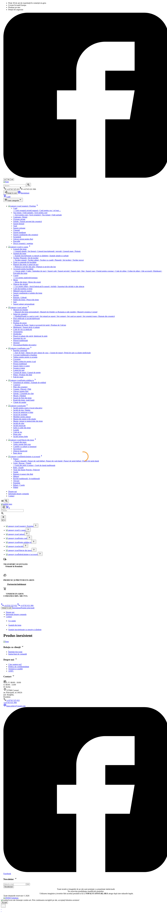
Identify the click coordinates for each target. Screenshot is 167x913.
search (28, 184)
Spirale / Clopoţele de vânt (23, 393)
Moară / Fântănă (19, 396)
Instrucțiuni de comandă (17, 654)
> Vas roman (45, 215)
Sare (15, 302)
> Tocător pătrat (32, 260)
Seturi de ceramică (20, 314)
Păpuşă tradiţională (20, 340)
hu (8, 179)
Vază (15, 226)
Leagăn (16, 430)
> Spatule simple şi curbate (58, 256)
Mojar (15, 280)
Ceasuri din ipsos (19, 442)
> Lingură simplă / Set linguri (24, 251)
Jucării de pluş (18, 423)
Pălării (15, 487)
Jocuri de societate (20, 414)
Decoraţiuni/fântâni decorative (24, 345)
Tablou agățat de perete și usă (24, 361)
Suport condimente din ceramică (25, 235)
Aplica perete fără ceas (22, 444)
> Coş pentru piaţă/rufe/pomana (25, 278)
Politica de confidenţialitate (18, 667)
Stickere (16, 321)
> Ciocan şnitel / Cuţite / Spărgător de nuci (29, 271)
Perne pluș (17, 434)
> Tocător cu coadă (45, 260)
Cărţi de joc (17, 432)
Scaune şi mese (19, 368)
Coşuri (15, 275)
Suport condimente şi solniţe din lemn (27, 293)
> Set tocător (66, 260)
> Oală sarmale (56, 215)
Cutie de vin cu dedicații (22, 329)
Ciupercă (16, 385)
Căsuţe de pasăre (19, 402)
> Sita (82, 271)
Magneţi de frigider (20, 310)
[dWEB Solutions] (10, 898)
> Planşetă (57, 260)
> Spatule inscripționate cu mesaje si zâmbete (30, 256)
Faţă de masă (18, 377)
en (12, 179)
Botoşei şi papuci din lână (23, 474)
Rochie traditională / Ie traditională (26, 479)
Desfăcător (17, 334)
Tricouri (16, 481)
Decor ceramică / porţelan (23, 243)
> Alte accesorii (146, 271)
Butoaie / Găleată (20, 297)
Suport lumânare (19, 232)
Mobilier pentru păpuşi (22, 417)
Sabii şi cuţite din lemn (22, 428)
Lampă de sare (18, 370)
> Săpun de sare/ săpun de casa (36, 353)
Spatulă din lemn (19, 253)
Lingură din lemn (20, 249)
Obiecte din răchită (20, 284)
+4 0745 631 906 (25, 605)
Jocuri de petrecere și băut (23, 412)
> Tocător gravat (77, 260)
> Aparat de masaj (56, 353)
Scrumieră (17, 237)
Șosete (15, 472)
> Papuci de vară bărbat (35, 461)
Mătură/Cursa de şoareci (22, 291)
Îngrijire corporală (20, 350)
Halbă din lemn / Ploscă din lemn (26, 300)
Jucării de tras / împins (21, 410)
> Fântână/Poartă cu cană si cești (25, 316)
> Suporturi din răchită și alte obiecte (70, 286)
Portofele (16, 483)
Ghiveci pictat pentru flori (23, 239)
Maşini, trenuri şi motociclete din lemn (28, 421)
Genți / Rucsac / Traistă (22, 463)
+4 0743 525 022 (9, 605)
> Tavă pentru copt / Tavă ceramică (26, 215)
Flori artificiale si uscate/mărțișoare (26, 318)
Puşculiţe (16, 241)
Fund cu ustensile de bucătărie (24, 262)
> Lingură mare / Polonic (71, 251)
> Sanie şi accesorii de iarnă (38, 325)
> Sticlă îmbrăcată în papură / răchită (42, 286)
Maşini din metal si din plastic (24, 419)
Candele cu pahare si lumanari (24, 447)
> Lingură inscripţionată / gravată (48, 251)
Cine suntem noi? (15, 664)
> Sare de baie (18, 353)
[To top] (3, 906)
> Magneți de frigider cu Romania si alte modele (57, 312)
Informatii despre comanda (18, 494)
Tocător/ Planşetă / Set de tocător (25, 258)
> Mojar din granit (34, 282)
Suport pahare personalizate (23, 304)
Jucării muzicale (19, 425)
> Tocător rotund (19, 260)
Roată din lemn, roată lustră (23, 400)
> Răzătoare (156, 271)
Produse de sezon (20, 323)
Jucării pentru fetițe (20, 436)
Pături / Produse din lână (22, 375)
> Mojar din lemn (20, 282)
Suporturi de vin (19, 338)
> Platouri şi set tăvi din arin (24, 267)
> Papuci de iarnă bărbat (71, 461)
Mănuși (16, 476)
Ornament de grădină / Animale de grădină (29, 382)
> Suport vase (89, 271)
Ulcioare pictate (19, 219)
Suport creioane (19, 228)
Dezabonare (8, 887)
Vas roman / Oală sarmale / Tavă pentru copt (30, 213)
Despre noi (12, 491)
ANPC (11, 671)
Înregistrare (23, 193)
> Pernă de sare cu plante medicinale (77, 353)
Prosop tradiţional (20, 364)
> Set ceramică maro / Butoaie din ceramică (98, 316)
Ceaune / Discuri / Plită (22, 389)
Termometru (18, 332)
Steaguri (16, 343)
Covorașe (17, 359)
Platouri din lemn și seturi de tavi (25, 264)
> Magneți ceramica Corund (86, 312)
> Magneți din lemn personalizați (26, 312)
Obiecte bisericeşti (20, 451)
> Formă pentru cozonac (104, 271)
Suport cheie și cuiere (21, 366)
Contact (11, 496)
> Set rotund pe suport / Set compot (52, 316)
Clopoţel (16, 230)
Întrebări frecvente (15, 652)
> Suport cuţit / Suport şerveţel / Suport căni (63, 271)
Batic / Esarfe (18, 468)
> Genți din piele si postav (23, 465)
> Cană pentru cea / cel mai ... (49, 210)
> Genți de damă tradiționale (44, 465)
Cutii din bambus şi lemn (22, 289)
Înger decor (17, 453)
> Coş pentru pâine (20, 286)
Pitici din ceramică (20, 387)
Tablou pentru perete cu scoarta (25, 357)
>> (28, 884)
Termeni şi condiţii (15, 669)
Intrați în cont (10, 192)
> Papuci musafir (19, 461)
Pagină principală (27, 608)
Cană (15, 208)
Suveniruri (17, 449)
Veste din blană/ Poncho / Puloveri (26, 470)
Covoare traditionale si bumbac (25, 355)
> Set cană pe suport (73, 316)
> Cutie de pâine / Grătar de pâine (127, 271)
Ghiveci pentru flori (20, 391)
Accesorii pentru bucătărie (23, 269)
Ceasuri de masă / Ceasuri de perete (27, 372)
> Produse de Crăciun (57, 325)
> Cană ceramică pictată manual (25, 210)
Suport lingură (18, 224)
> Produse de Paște (20, 325)
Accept (4, 902)
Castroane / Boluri (20, 217)
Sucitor (16, 295)
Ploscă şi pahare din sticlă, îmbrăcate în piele (30, 336)
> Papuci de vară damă (53, 461)
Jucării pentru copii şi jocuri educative (27, 408)
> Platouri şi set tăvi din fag (45, 267)
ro (5, 179)
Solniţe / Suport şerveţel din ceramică (27, 221)
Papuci (15, 459)
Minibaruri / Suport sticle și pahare (26, 327)
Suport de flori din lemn (22, 398)
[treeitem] (35, 526)
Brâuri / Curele (19, 485)
